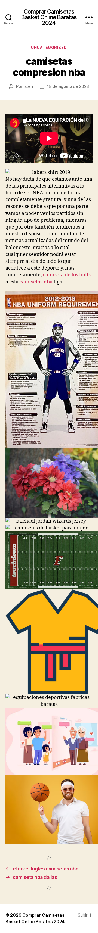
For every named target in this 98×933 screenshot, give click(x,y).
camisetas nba (36, 282)
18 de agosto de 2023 (68, 86)
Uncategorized (49, 47)
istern (28, 86)
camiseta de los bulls (67, 275)
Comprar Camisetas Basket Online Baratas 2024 (49, 17)
